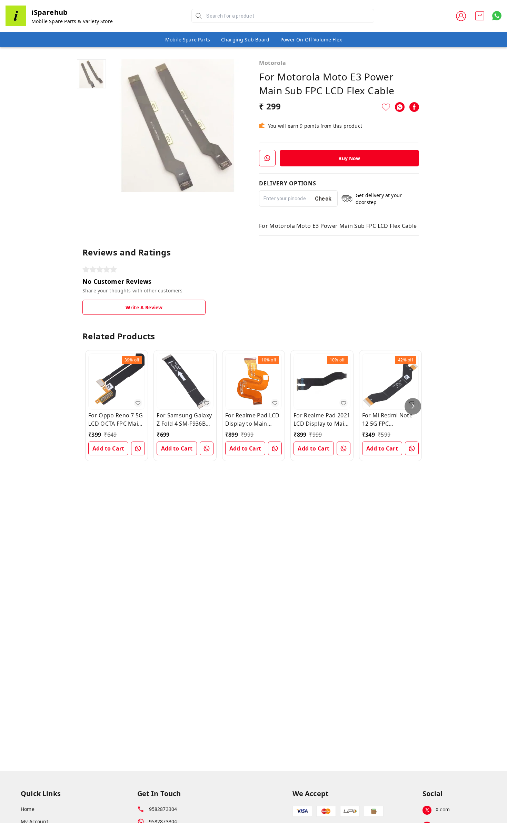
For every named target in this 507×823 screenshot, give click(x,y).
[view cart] (479, 16)
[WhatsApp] (400, 107)
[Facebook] (414, 107)
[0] (479, 16)
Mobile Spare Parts (187, 39)
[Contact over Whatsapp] (496, 15)
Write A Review (144, 307)
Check (323, 198)
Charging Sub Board (245, 39)
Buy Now (349, 158)
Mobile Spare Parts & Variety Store (72, 21)
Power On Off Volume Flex (311, 39)
